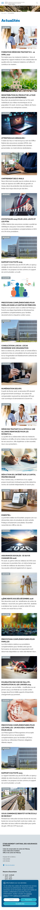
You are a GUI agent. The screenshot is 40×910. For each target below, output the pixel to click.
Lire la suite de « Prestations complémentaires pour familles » (19, 633)
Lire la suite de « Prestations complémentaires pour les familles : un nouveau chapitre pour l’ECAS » (19, 721)
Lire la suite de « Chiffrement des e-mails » (19, 171)
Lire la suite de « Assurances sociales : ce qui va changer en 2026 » (19, 549)
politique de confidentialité (21, 895)
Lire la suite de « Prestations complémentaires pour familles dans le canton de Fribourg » (19, 296)
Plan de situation (10, 865)
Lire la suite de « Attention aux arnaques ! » (19, 130)
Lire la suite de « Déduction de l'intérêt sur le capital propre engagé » (19, 467)
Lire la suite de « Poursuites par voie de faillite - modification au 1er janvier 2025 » (19, 676)
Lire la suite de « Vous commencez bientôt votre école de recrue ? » (19, 807)
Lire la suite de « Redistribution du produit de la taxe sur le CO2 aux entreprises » (19, 89)
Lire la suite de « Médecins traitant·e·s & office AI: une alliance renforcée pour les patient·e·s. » (19, 424)
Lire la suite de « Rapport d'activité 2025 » (19, 254)
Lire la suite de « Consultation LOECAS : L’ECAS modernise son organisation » (19, 339)
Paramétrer (28, 899)
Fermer (11, 899)
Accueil (3, 13)
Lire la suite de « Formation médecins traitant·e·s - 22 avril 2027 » (19, 46)
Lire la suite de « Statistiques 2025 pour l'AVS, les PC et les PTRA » (19, 213)
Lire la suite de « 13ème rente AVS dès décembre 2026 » (19, 591)
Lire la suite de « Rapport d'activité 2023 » (19, 765)
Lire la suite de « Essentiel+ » (19, 507)
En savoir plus (20, 903)
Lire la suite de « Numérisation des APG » (19, 381)
